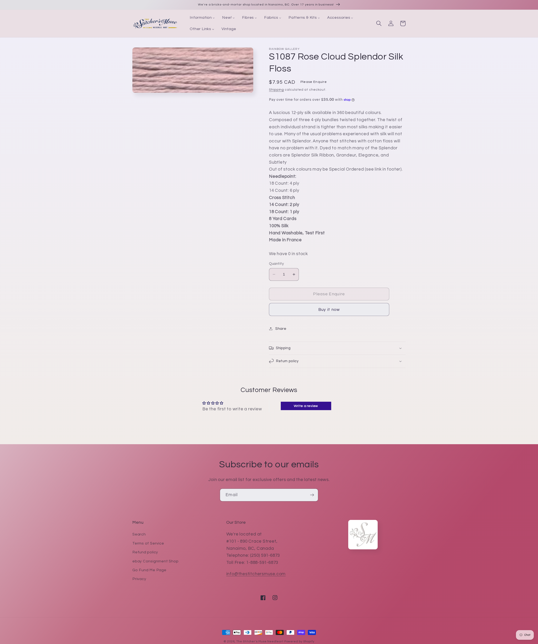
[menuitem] (202, 18)
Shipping (276, 89)
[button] (379, 23)
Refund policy (145, 552)
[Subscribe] (312, 495)
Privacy (139, 579)
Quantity (276, 264)
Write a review (306, 406)
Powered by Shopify (299, 641)
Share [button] (280, 329)
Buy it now (329, 309)
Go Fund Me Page (149, 570)
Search (139, 534)
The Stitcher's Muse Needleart (259, 641)
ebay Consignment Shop (155, 561)
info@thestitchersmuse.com (256, 574)
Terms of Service (148, 543)
